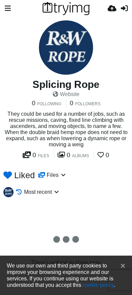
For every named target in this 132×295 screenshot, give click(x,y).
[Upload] (112, 8)
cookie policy (98, 285)
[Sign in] (124, 8)
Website (70, 94)
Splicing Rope (66, 84)
